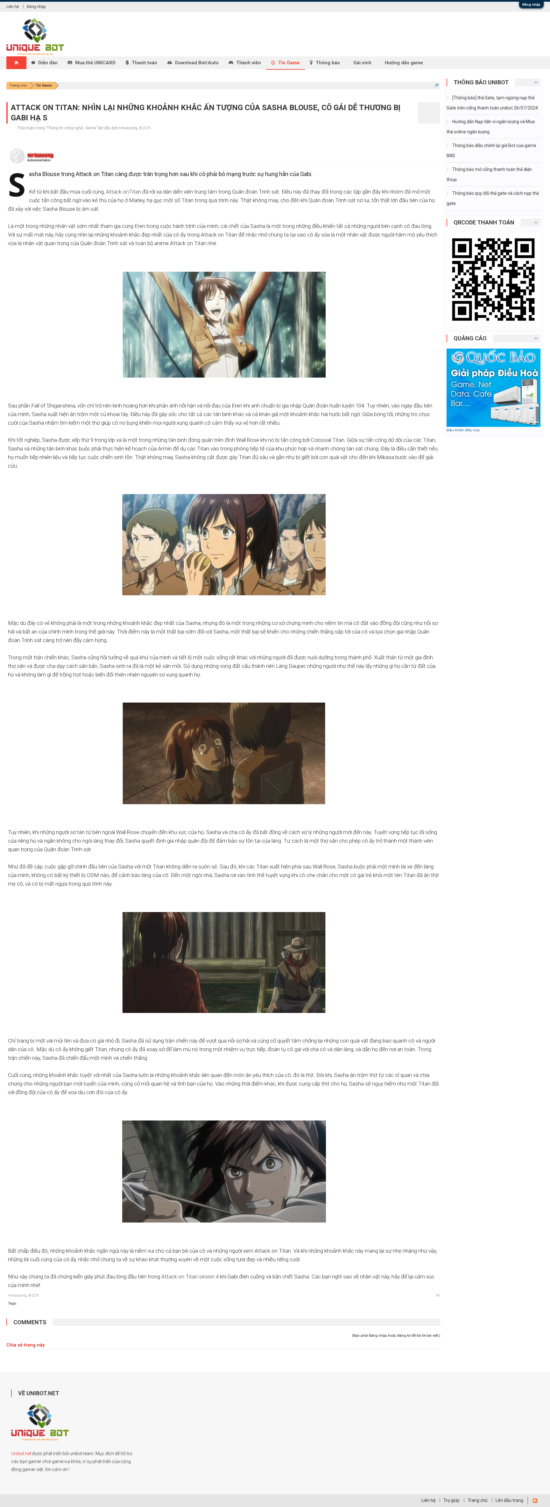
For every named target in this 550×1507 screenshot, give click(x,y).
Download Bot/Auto (197, 63)
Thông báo (328, 63)
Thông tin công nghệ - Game (71, 128)
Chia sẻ (14, 1345)
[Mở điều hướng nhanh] (436, 85)
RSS (535, 1500)
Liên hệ (12, 6)
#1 (438, 1295)
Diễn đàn (48, 63)
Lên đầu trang (509, 1500)
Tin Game (289, 63)
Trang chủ (478, 1500)
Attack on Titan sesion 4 (190, 1276)
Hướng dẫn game (404, 63)
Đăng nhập (531, 5)
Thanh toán (144, 63)
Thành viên (248, 63)
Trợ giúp (451, 1500)
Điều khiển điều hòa (463, 430)
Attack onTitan (123, 191)
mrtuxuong (127, 128)
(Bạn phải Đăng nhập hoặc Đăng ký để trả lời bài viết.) (396, 1336)
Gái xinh (362, 63)
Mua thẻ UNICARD (95, 63)
